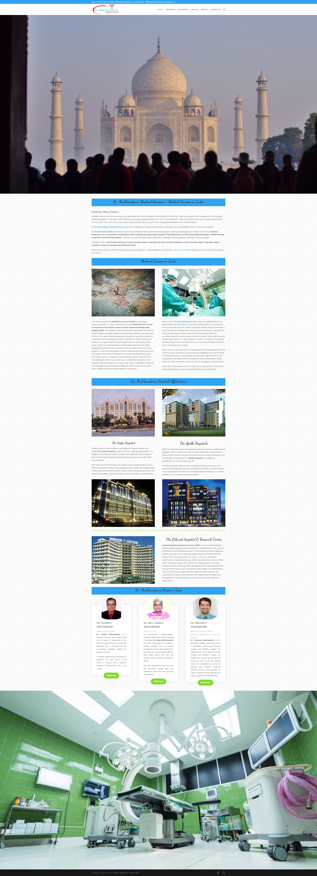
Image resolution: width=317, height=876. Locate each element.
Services (194, 10)
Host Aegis (134, 873)
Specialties (170, 10)
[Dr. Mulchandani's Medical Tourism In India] (123, 316)
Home (160, 10)
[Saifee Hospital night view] (123, 526)
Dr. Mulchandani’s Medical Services (109, 227)
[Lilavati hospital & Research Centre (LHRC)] (123, 583)
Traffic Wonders (120, 873)
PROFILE (111, 675)
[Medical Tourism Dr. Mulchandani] (193, 316)
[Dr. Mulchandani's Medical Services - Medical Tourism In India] (158, 193)
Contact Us (215, 10)
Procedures (183, 10)
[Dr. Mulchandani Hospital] (158, 869)
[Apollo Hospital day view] (193, 436)
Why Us (204, 10)
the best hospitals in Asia (185, 321)
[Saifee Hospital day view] (123, 436)
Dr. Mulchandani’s (184, 250)
